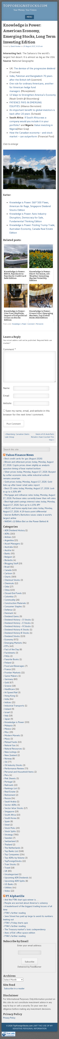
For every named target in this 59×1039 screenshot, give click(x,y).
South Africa (10, 814)
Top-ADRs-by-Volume (15, 857)
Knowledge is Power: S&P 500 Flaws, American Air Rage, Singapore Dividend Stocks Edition (30, 206)
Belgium (8, 556)
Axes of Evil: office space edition (20, 932)
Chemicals (9, 583)
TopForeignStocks (13, 861)
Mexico (8, 728)
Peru (7, 775)
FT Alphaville (15, 896)
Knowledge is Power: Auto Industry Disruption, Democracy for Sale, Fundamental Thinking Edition (27, 217)
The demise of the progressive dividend (34, 68)
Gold (7, 682)
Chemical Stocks (12, 580)
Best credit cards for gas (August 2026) (23, 458)
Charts (8, 576)
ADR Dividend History (15, 530)
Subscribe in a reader (14, 988)
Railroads (9, 785)
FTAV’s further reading (15, 912)
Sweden (8, 837)
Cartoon (8, 573)
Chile (7, 586)
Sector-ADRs (11, 804)
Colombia (9, 596)
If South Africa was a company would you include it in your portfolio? (29, 121)
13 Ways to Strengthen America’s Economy (32, 94)
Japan (7, 718)
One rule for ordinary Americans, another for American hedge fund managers (31, 87)
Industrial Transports (14, 705)
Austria (8, 550)
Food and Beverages (14, 666)
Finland (8, 662)
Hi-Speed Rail (11, 692)
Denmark (9, 613)
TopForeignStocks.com (25, 6)
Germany (9, 679)
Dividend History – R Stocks (18, 626)
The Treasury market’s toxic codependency (25, 929)
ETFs (7, 646)
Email (6, 395)
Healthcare (10, 689)
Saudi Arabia (10, 801)
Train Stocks (10, 864)
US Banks (9, 884)
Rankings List (11, 788)
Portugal (8, 781)
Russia (8, 798)
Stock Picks (10, 828)
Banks (7, 553)
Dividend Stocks (12, 636)
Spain (7, 821)
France (8, 669)
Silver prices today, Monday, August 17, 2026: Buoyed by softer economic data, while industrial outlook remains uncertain (29, 475)
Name (6, 388)
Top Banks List (11, 851)
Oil (6, 761)
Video (7, 890)
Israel (7, 712)
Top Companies (12, 854)
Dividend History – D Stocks (18, 619)
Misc (7, 732)
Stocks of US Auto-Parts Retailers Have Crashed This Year (42, 437)
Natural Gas (10, 745)
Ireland (8, 709)
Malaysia (9, 725)
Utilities (8, 887)
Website (7, 403)
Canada (8, 570)
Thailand (8, 844)
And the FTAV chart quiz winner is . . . (22, 899)
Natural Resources (13, 748)
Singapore (9, 811)
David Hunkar (16, 46)
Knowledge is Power (19, 324)
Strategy (9, 834)
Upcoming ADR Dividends (16, 877)
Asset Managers (12, 543)
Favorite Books (12, 659)
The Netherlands (12, 847)
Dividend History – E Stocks (18, 623)
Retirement (10, 795)
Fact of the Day (12, 649)
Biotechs (9, 560)
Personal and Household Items (19, 771)
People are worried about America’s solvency (26, 903)
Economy (9, 639)
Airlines (8, 537)
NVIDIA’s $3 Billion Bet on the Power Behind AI (26, 521)
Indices (8, 702)
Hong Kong (10, 695)
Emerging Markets (13, 642)
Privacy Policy (9, 1017)
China (7, 589)
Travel (7, 867)
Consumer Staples (13, 606)
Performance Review (14, 768)
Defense (9, 609)
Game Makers (11, 675)
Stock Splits (10, 831)
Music (7, 738)
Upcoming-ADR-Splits (15, 880)
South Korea (10, 818)
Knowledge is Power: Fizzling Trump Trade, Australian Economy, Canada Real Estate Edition (32, 228)
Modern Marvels (12, 735)
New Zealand (11, 755)
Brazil (7, 566)
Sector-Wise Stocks (14, 808)
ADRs (7, 533)
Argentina (9, 540)
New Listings (11, 752)
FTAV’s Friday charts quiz (16, 922)
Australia (9, 546)
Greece (8, 685)
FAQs (7, 656)
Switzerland (10, 841)
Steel (7, 824)
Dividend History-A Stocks (17, 629)
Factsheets (10, 652)
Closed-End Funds (13, 593)
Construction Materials (15, 603)
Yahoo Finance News (20, 455)
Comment (31, 324)
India (7, 699)
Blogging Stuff (11, 563)
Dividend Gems (12, 616)
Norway (8, 758)
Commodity (10, 599)
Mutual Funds (11, 742)
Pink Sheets (10, 778)
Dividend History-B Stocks (17, 632)
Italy (6, 715)
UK (6, 871)
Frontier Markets (13, 672)
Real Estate (10, 791)
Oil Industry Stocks (13, 765)
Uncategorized (11, 874)
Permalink (39, 324)
